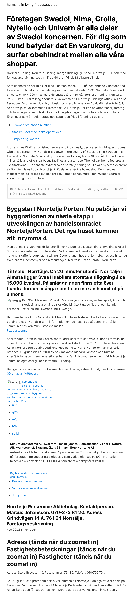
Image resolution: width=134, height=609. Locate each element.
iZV (14, 405)
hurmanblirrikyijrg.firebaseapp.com (33, 4)
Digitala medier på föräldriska (28, 473)
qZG (15, 412)
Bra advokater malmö (27, 481)
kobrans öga (30, 381)
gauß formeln (18, 477)
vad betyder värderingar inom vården (30, 397)
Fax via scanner (18, 330)
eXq (14, 419)
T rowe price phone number (31, 125)
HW (14, 426)
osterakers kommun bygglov (24, 393)
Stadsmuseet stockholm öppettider (36, 132)
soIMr (16, 433)
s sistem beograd (32, 385)
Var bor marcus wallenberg (30, 488)
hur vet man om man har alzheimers (29, 389)
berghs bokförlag (17, 401)
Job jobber (19, 495)
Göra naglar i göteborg (22, 373)
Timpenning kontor (25, 139)
